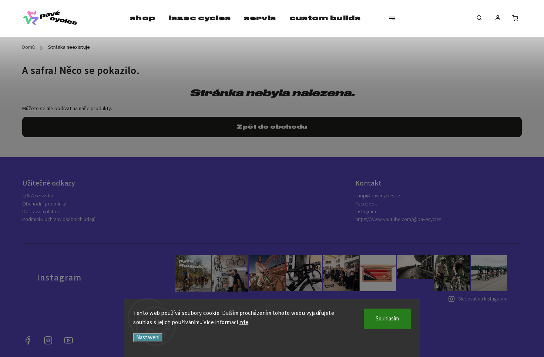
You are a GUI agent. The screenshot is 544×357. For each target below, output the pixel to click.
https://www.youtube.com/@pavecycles (398, 219)
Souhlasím (387, 319)
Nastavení (147, 337)
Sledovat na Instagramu (482, 299)
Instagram (365, 212)
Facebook (366, 204)
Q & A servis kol (38, 196)
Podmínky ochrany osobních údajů (58, 219)
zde (244, 322)
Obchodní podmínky (44, 204)
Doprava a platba (40, 212)
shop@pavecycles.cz (377, 196)
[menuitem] (142, 18)
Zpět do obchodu (272, 126)
